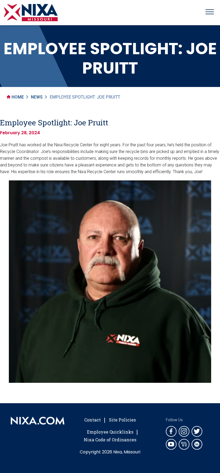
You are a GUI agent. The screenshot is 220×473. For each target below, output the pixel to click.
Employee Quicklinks (110, 432)
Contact (92, 420)
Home (17, 97)
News (37, 97)
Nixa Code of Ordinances (110, 439)
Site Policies (122, 420)
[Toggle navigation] (209, 12)
